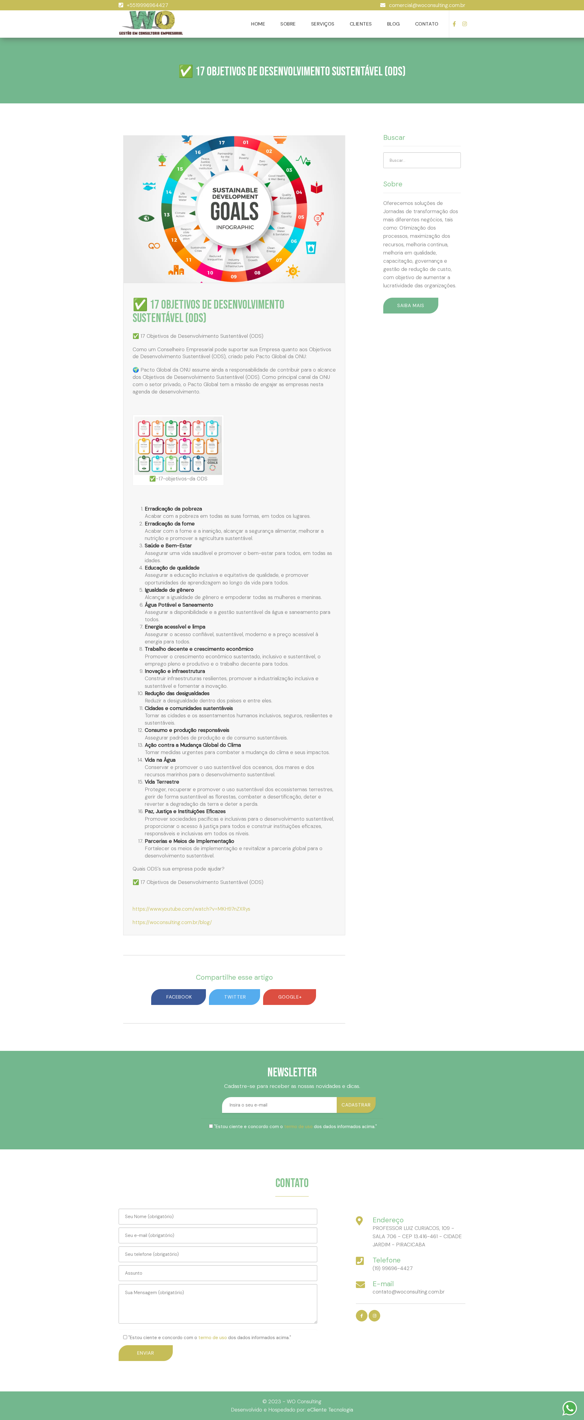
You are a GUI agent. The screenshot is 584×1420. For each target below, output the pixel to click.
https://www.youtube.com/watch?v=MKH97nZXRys (191, 909)
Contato (427, 24)
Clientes (361, 24)
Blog (393, 24)
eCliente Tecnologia (330, 1409)
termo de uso (298, 1127)
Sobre (288, 24)
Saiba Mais (410, 306)
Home (258, 24)
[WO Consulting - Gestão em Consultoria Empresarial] (151, 23)
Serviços (323, 24)
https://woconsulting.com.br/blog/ (172, 922)
